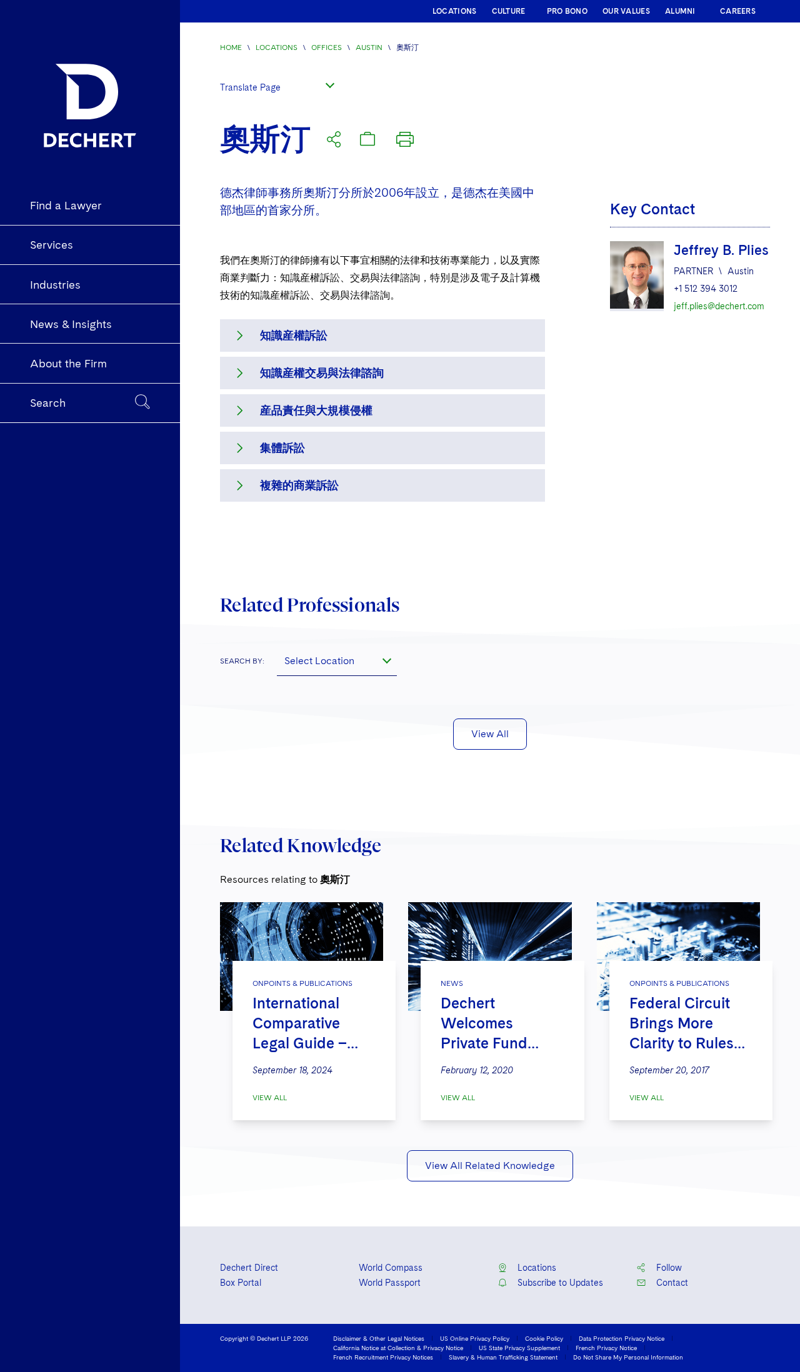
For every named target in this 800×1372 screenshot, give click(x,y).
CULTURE (509, 11)
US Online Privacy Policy (474, 1338)
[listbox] (280, 85)
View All (490, 734)
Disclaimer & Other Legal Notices (378, 1338)
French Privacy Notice (606, 1347)
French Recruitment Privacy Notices (383, 1357)
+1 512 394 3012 (706, 289)
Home (231, 47)
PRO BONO (567, 11)
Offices (326, 47)
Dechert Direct (249, 1268)
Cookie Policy (544, 1338)
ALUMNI (680, 11)
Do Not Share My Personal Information (628, 1357)
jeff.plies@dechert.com (719, 306)
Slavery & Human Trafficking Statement (503, 1357)
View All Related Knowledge (490, 1165)
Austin (369, 47)
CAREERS (738, 11)
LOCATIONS (454, 11)
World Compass (390, 1268)
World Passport (390, 1283)
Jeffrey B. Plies (721, 250)
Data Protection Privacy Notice (621, 1338)
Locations (277, 47)
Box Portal (240, 1283)
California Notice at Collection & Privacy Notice (398, 1347)
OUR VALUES (626, 11)
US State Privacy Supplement (519, 1347)
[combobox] (337, 661)
